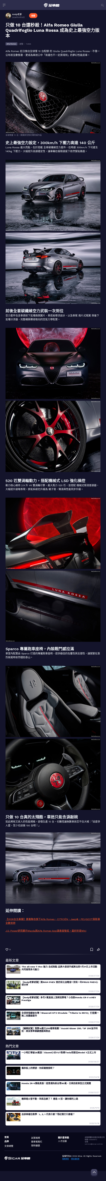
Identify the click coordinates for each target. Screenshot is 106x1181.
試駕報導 (35, 1138)
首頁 (6, 1137)
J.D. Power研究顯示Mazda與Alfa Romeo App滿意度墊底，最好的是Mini (46, 930)
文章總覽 (8, 1146)
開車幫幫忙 (36, 1141)
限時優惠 (35, 1145)
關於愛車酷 (63, 1137)
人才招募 (62, 1141)
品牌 (6, 1141)
